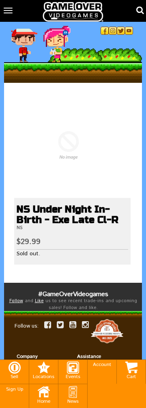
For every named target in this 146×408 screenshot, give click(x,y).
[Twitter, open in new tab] (121, 30)
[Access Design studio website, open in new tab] (107, 331)
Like (39, 301)
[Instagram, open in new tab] (113, 30)
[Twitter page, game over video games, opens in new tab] (60, 325)
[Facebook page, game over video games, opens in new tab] (47, 325)
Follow (16, 301)
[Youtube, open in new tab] (129, 30)
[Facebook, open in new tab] (105, 30)
